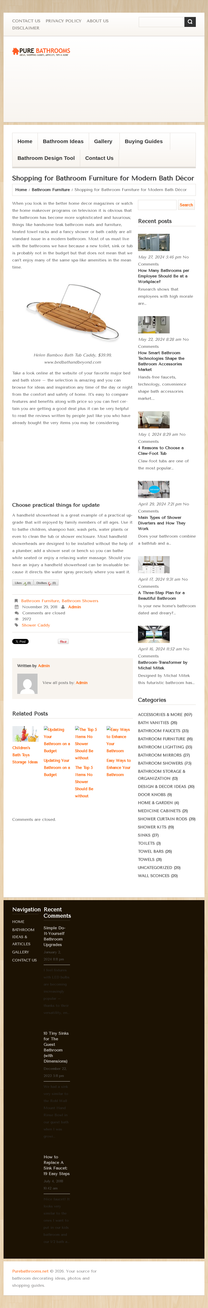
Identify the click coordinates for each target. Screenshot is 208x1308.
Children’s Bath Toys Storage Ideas (25, 755)
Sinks (144, 835)
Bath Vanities (153, 723)
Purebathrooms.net (30, 1271)
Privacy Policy (63, 20)
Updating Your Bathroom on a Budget (57, 767)
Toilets (146, 843)
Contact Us (26, 20)
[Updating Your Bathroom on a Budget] (57, 740)
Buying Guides (141, 144)
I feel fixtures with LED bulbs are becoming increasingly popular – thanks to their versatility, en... (57, 991)
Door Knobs (152, 794)
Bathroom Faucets (159, 731)
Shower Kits (152, 827)
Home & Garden (155, 803)
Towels (146, 859)
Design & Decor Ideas (162, 786)
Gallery (100, 144)
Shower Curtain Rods (162, 819)
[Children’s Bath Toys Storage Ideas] (25, 734)
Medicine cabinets (159, 811)
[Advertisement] (107, 79)
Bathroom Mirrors (160, 755)
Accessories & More (160, 714)
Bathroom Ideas (63, 141)
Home (25, 141)
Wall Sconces (153, 876)
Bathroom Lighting (161, 747)
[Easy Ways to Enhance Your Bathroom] (120, 740)
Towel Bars (151, 851)
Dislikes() (46, 583)
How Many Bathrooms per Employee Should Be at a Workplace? (163, 276)
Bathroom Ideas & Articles (23, 937)
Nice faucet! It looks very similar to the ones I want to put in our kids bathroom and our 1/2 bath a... (57, 1220)
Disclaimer (25, 28)
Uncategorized (155, 867)
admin (74, 606)
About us (98, 20)
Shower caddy (36, 625)
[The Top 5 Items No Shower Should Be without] (88, 744)
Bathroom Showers (80, 600)
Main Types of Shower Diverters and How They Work (161, 523)
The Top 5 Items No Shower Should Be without (84, 781)
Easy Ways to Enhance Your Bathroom (119, 767)
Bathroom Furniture (51, 189)
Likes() (23, 583)
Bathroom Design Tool (46, 158)
